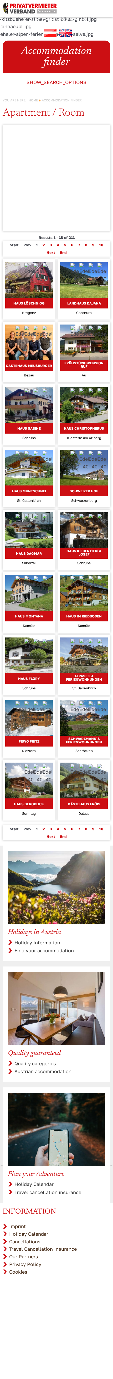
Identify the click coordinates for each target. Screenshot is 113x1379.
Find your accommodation (44, 950)
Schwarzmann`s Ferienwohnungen (84, 740)
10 (101, 245)
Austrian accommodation (42, 1071)
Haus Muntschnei (29, 491)
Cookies (18, 1272)
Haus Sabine (29, 428)
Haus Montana (29, 616)
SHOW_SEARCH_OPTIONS (56, 82)
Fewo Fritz (29, 741)
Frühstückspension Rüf (84, 365)
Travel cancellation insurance (47, 1192)
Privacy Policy (25, 1264)
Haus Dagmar (29, 553)
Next (51, 252)
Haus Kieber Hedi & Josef (83, 552)
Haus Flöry (29, 678)
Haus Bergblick (29, 804)
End (63, 252)
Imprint (17, 1226)
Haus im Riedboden (84, 616)
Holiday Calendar (34, 1184)
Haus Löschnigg (29, 303)
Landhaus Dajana (84, 303)
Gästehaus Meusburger (29, 366)
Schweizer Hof (84, 491)
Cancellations (24, 1241)
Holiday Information (37, 942)
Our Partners (23, 1256)
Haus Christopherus (84, 428)
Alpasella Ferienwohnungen (84, 677)
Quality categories (35, 1063)
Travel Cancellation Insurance (43, 1249)
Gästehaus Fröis (84, 804)
